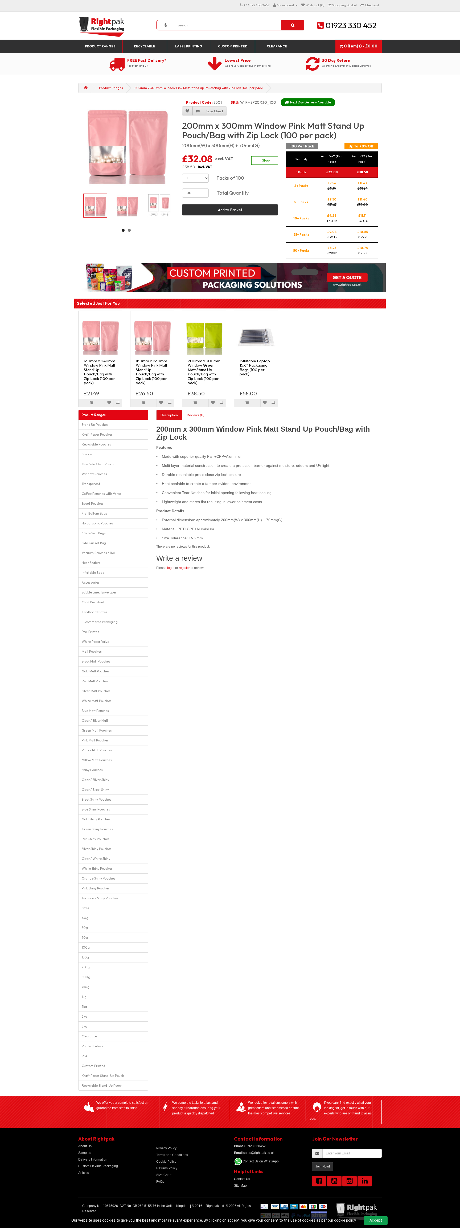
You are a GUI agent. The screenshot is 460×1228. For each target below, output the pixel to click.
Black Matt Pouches (96, 661)
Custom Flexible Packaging (98, 1166)
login (170, 568)
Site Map (240, 1185)
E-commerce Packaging (100, 622)
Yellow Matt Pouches (97, 760)
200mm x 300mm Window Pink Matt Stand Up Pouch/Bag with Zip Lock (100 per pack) (198, 88)
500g (86, 977)
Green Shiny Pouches (97, 829)
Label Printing (188, 46)
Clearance (277, 46)
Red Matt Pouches (95, 681)
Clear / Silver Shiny (95, 780)
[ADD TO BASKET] (92, 403)
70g (85, 938)
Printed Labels (92, 1046)
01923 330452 (250, 1146)
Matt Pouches (92, 651)
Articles (83, 1173)
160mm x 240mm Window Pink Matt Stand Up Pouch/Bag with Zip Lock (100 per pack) (99, 372)
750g (85, 987)
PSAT (85, 1056)
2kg (84, 1016)
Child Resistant (93, 602)
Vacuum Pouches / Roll (99, 553)
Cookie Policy (166, 1161)
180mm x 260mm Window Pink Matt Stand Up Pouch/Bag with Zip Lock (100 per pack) (151, 372)
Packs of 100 (230, 178)
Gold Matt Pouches (95, 671)
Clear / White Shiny (96, 859)
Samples (84, 1153)
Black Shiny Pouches (96, 799)
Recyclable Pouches (96, 444)
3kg (84, 1026)
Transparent (91, 484)
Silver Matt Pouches (96, 691)
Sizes (85, 908)
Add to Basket (230, 209)
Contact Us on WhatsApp (261, 1161)
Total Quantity (233, 193)
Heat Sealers (91, 563)
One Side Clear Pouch (98, 464)
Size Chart (163, 1175)
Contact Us (242, 1179)
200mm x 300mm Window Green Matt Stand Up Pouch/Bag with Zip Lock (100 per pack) (204, 372)
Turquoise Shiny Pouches (100, 898)
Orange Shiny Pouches (98, 878)
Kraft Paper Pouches (97, 434)
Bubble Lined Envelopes (99, 592)
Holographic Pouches (97, 523)
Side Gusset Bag (94, 543)
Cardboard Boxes (94, 612)
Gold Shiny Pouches (96, 819)
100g (86, 947)
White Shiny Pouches (97, 868)
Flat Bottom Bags (94, 513)
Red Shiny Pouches (95, 839)
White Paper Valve (95, 642)
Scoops (87, 454)
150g (85, 957)
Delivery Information (92, 1159)
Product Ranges (100, 46)
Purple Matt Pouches (97, 750)
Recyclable (144, 46)
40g (85, 918)
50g (85, 928)
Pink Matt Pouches (95, 740)
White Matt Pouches (97, 701)
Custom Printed (232, 46)
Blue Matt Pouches (95, 711)
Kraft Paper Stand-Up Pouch (103, 1076)
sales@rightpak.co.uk (254, 1153)
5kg (84, 1007)
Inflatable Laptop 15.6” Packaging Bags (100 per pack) (255, 367)
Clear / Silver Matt (95, 721)
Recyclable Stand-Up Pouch (102, 1085)
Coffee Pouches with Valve (101, 494)
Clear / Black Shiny (95, 790)
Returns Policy (166, 1168)
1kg (84, 997)
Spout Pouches (93, 503)
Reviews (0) (195, 415)
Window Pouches (94, 474)
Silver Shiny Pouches (97, 849)
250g (86, 967)
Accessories (91, 582)
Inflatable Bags (93, 573)
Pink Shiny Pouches (96, 888)
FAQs (160, 1181)
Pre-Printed (90, 632)
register (184, 568)
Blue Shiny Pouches (96, 809)
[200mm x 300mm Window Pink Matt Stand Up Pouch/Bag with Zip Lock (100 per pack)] (127, 143)
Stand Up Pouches (95, 425)
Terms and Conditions (172, 1155)
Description (169, 415)
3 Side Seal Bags (94, 533)
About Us (85, 1146)
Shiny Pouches (92, 770)
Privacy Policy (166, 1148)
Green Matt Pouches (97, 730)
